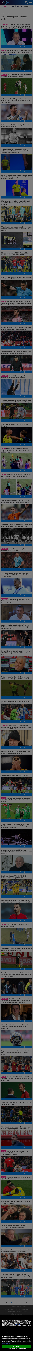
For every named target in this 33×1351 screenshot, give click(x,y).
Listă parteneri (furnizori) (6, 1343)
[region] (16, 1333)
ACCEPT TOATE (16, 1346)
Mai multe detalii (17, 1324)
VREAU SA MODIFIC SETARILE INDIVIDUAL (16, 1348)
